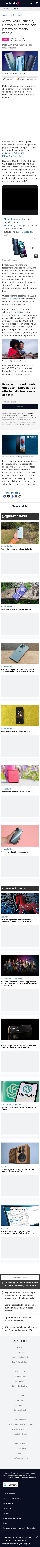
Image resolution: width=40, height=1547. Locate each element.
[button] (2, 3)
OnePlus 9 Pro (16, 156)
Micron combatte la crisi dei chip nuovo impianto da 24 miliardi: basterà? (20, 1308)
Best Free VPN (20, 1352)
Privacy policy (8, 1503)
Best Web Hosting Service (20, 1357)
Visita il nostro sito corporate (25, 1478)
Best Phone (20, 1395)
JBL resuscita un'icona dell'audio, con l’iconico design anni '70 (21, 1328)
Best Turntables (20, 1419)
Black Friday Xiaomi (13, 225)
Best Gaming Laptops (20, 1376)
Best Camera (20, 1443)
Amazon (16, 298)
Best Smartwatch (20, 1410)
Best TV (20, 1400)
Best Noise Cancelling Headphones (20, 1424)
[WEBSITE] (16, 496)
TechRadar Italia (18, 38)
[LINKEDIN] (13, 496)
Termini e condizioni (10, 1494)
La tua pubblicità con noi (12, 1518)
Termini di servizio (27, 413)
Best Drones (20, 1453)
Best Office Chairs (20, 1434)
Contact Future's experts (12, 1499)
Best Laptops (20, 1371)
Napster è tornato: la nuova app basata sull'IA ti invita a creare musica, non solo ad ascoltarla (20, 1295)
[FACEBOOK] (5, 496)
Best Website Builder (20, 1362)
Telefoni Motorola (16, 15)
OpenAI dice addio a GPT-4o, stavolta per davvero (18, 1319)
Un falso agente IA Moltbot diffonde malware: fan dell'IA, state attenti (21, 1284)
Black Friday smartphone (15, 219)
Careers (5, 1523)
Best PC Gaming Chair (20, 1386)
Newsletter (33, 79)
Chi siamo (6, 1513)
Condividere (9, 79)
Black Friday (18, 9)
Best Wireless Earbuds (20, 1429)
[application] (20, 198)
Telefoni (4, 15)
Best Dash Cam (20, 1448)
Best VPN (20, 1347)
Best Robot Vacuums (20, 1458)
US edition (19, 1540)
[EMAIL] (20, 496)
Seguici (22, 79)
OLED (19, 312)
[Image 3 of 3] (33, 247)
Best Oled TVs (20, 1405)
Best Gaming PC (20, 1381)
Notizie (5, 39)
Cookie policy (7, 1508)
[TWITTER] (9, 496)
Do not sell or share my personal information (19, 1528)
